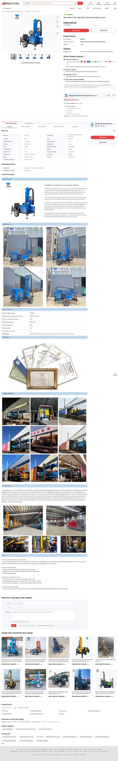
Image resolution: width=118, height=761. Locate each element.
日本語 (76, 751)
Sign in (114, 4)
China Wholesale (52, 749)
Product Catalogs (24, 707)
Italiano (51, 751)
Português (32, 751)
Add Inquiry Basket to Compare (31, 63)
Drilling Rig (27, 11)
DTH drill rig (4, 711)
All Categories (7, 8)
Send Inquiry (76, 30)
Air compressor (63, 711)
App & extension (97, 8)
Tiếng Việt (95, 751)
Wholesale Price (61, 749)
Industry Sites (69, 749)
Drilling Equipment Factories (26, 737)
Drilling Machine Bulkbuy (42, 740)
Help (88, 8)
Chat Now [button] (104, 30)
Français (38, 751)
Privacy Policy (83, 754)
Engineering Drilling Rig (93, 711)
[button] (82, 126)
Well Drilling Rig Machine (86, 737)
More (3, 743)
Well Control (40, 737)
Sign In (66, 116)
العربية (67, 751)
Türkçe (90, 751)
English (21, 751)
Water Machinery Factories (9, 737)
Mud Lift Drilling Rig (8, 729)
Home (3, 11)
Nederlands (62, 751)
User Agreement (68, 754)
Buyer (79, 8)
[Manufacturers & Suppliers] (10, 3)
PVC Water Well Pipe (7, 714)
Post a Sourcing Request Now (46, 625)
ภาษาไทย (85, 751)
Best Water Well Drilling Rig (9, 740)
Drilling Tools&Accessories (36, 714)
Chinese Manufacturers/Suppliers (40, 749)
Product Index (87, 749)
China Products (27, 749)
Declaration (75, 754)
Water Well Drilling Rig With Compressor (25, 729)
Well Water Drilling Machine (70, 737)
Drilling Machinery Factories (53, 737)
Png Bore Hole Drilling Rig (45, 729)
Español (26, 751)
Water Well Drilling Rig (36, 11)
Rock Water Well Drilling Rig (26, 740)
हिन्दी (80, 751)
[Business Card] (114, 130)
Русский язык (45, 751)
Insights (99, 749)
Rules (115, 8)
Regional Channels (78, 749)
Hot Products (20, 749)
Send (14, 625)
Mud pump (61, 714)
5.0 (96, 126)
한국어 (72, 751)
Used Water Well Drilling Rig (102, 737)
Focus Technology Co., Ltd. (48, 754)
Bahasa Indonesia (103, 751)
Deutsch (56, 751)
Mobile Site (93, 749)
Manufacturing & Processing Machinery (14, 11)
